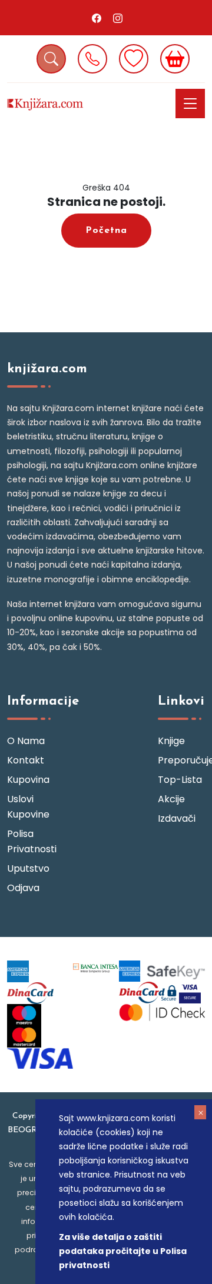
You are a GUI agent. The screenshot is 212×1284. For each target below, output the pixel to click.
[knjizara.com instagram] (117, 17)
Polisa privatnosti (30, 841)
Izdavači (177, 818)
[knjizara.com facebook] (96, 17)
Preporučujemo (181, 760)
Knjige (171, 741)
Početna (106, 230)
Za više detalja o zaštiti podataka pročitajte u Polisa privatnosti (123, 1251)
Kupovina (28, 779)
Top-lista (180, 779)
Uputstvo (28, 868)
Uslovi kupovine (28, 806)
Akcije (171, 799)
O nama (26, 741)
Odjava (23, 888)
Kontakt (25, 760)
